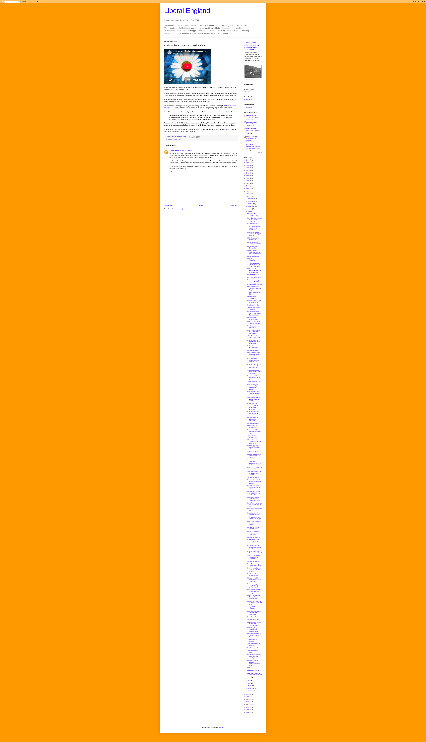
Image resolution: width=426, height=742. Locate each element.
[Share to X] (195, 137)
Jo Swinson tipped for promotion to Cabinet (254, 673)
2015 (247, 188)
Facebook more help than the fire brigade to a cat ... (254, 547)
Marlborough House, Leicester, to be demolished (253, 541)
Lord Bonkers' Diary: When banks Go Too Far (254, 431)
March (250, 686)
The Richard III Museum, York (252, 436)
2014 (247, 191)
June (249, 678)
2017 (247, 183)
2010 (247, 697)
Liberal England (187, 10)
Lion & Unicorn (251, 128)
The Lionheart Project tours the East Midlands (253, 228)
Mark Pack (249, 145)
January (250, 691)
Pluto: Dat (250, 668)
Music (171, 139)
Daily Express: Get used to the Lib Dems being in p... (254, 219)
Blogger (221, 727)
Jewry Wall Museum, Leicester (253, 607)
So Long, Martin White (252, 117)
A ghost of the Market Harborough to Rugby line (253, 557)
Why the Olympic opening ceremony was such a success (254, 252)
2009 (247, 699)
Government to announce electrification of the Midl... (254, 462)
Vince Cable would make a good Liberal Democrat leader (254, 313)
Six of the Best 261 (253, 423)
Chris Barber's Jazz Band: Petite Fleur (253, 336)
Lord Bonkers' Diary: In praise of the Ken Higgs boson (254, 366)
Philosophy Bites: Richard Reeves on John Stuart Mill (254, 270)
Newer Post (168, 206)
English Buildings (251, 122)
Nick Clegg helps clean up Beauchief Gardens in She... (254, 629)
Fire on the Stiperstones (254, 284)
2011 (247, 694)
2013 (247, 194)
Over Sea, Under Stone (254, 277)
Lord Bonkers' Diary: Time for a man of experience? (253, 341)
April (249, 683)
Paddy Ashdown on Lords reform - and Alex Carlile (253, 533)
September (251, 206)
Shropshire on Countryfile (251, 297)
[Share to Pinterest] (199, 137)
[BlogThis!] (193, 137)
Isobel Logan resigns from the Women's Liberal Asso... (253, 493)
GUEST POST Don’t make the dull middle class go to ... (254, 371)
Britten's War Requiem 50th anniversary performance (254, 597)
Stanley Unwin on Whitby (252, 651)
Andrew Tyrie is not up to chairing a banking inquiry (254, 602)
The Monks (226, 129)
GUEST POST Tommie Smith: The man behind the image (254, 499)
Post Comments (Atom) (179, 209)
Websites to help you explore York (253, 426)
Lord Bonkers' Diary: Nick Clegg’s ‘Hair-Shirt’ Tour (253, 393)
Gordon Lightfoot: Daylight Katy (252, 247)
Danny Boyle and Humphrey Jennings (254, 243)
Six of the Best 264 (253, 224)
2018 (247, 181)
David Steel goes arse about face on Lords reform (254, 523)
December (251, 198)
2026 (247, 160)
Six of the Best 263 (253, 275)
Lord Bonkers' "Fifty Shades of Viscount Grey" (254, 288)
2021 (247, 173)
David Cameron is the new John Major (253, 513)
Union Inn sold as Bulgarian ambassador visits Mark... (253, 663)
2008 (247, 702)
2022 (247, 170)
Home (201, 206)
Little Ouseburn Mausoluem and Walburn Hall (253, 360)
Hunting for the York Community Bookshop (253, 419)
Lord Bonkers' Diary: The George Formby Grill (254, 377)
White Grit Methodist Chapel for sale (253, 214)
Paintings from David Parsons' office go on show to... (254, 234)
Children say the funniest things (252, 318)
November (251, 201)
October (250, 204)
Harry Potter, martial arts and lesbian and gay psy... (254, 504)
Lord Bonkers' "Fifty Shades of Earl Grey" (254, 552)
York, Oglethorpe (250, 123)
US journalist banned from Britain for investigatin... (253, 656)
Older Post (234, 206)
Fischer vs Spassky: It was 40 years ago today (253, 487)
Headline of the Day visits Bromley (253, 528)
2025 (247, 162)
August (250, 209)
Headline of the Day (253, 305)
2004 (247, 712)
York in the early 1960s (254, 381)
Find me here (248, 99)
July (249, 211)
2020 (247, 175)
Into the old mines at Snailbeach (253, 326)
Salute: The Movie (252, 451)
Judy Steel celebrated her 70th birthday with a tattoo (253, 331)
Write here (247, 92)
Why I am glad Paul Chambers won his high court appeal (253, 264)
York (180, 139)
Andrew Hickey (174, 151)
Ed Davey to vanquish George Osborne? (254, 322)
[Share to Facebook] (197, 137)
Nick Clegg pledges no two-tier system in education (254, 447)
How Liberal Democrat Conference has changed (254, 591)
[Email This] (190, 137)
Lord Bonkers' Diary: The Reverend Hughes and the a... (254, 413)
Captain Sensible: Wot (254, 537)
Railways (175, 139)
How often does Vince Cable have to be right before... (254, 612)
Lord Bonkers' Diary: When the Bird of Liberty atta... (253, 354)
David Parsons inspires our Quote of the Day (254, 564)
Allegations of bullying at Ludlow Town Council (254, 473)
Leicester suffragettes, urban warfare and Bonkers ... (254, 455)
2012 (247, 196)
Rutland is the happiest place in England (254, 280)
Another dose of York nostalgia (253, 308)
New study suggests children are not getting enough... (253, 585)
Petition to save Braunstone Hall (253, 346)
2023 (247, 168)
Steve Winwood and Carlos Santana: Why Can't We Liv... (254, 441)
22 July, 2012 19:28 (186, 151)
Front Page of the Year (254, 617)
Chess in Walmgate (253, 256)
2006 (247, 707)
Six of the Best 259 (253, 561)
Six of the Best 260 (253, 477)
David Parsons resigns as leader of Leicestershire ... (254, 623)
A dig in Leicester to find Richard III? (254, 468)
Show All (260, 152)
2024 (247, 165)
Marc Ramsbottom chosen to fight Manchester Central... (252, 387)
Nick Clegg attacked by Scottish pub (254, 238)
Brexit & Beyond (251, 137)
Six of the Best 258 (253, 619)
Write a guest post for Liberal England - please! (253, 399)
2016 (247, 186)
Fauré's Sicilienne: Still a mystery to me (254, 301)
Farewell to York (252, 403)
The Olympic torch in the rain (253, 644)
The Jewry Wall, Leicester (252, 640)
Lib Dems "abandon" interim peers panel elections (254, 481)
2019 (247, 178)
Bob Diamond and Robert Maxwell (252, 574)
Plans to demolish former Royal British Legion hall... (254, 579)
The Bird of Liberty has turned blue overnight (254, 407)
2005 (247, 709)
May (249, 680)
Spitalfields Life (251, 115)
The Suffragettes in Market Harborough (254, 518)
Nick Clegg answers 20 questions (254, 259)
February (250, 688)
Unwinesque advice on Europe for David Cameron (254, 635)
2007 (247, 704)
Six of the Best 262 (253, 350)
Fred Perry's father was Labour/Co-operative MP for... (254, 569)
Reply (171, 171)
